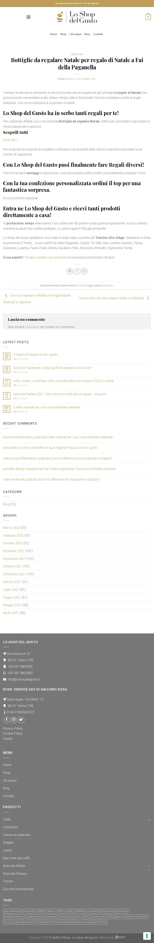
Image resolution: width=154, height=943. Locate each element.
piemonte (30, 922)
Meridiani (129, 916)
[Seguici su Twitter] (21, 720)
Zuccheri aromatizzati (18, 889)
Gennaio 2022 (13, 543)
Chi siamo (75, 34)
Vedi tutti (10, 140)
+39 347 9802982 (91, 4)
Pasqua (8, 922)
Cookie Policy (12, 733)
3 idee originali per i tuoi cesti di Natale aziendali (46, 407)
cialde (69, 911)
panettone (142, 916)
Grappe (8, 842)
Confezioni (10, 827)
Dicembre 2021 (13, 551)
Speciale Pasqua (15, 873)
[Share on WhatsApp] (69, 271)
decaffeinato (121, 911)
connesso (32, 327)
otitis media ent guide (18, 479)
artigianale (29, 911)
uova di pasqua (88, 922)
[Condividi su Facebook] (77, 271)
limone (63, 916)
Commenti (20, 359)
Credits (8, 739)
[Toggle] (149, 819)
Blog (87, 34)
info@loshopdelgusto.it (68, 4)
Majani (117, 916)
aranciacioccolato (12, 911)
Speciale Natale (14, 866)
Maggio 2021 (12, 605)
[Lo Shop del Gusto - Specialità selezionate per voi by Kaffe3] (77, 17)
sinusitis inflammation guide (22, 437)
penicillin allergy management (23, 469)
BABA (41, 911)
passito (18, 922)
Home (53, 34)
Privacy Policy (13, 728)
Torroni (8, 881)
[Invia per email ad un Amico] (84, 271)
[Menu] (28, 17)
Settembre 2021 (14, 574)
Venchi (103, 922)
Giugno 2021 (12, 597)
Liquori (7, 850)
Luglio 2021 (11, 590)
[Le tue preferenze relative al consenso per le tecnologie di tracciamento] (147, 936)
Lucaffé (84, 916)
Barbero (51, 911)
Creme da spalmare (16, 835)
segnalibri (107, 285)
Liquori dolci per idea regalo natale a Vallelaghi (112, 298)
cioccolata (80, 911)
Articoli (77, 54)
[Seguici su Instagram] (14, 720)
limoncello (51, 916)
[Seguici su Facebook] (6, 720)
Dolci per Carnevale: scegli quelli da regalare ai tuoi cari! (52, 368)
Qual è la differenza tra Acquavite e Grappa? (81, 458)
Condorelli (106, 911)
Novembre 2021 (14, 559)
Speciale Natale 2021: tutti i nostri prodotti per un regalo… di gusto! (59, 394)
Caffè (7, 819)
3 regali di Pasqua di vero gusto (35, 354)
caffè (60, 911)
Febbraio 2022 (13, 535)
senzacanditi (45, 922)
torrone (58, 922)
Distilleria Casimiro (13, 916)
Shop (63, 34)
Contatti (98, 34)
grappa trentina (35, 916)
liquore (73, 916)
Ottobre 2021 (12, 566)
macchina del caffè (100, 916)
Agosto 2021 (12, 582)
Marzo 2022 (11, 528)
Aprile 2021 (11, 613)
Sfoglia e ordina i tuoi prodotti (45, 257)
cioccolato (93, 911)
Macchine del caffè (16, 858)
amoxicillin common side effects (25, 448)
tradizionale (71, 922)
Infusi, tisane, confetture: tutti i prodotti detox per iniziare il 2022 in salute (63, 381)
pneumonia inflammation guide (24, 458)
